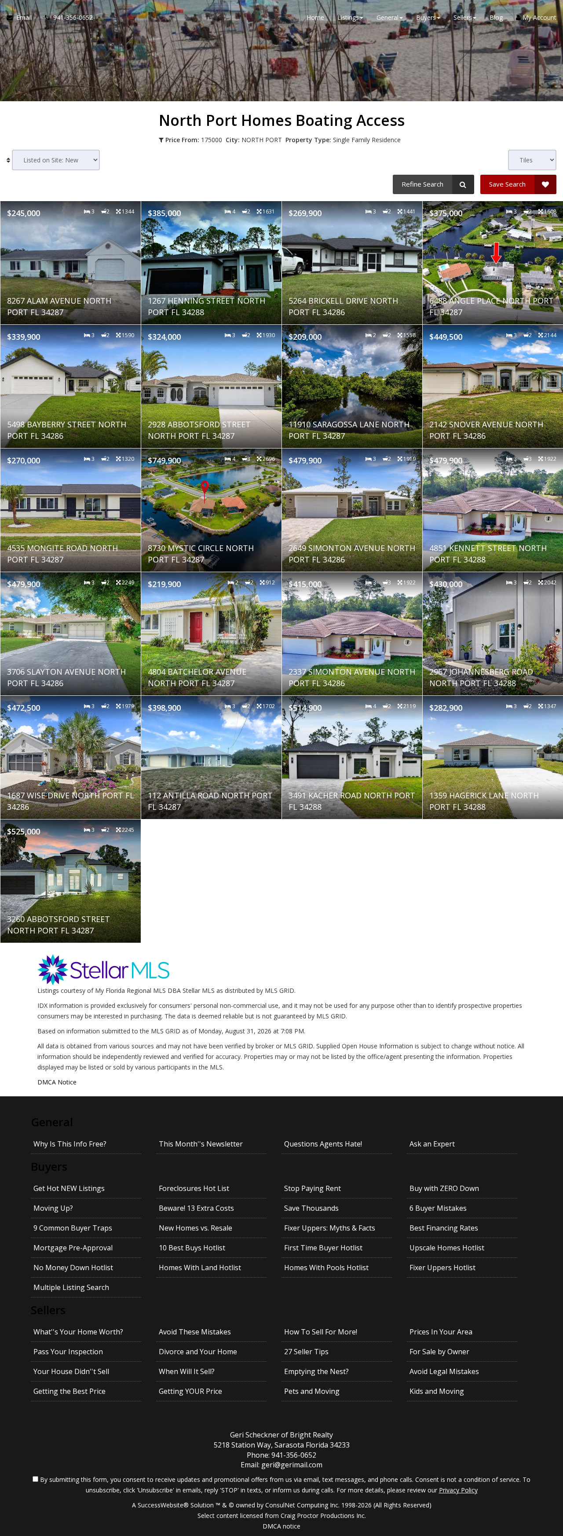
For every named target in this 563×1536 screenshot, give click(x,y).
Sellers (48, 1310)
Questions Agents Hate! (323, 1144)
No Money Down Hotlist (73, 1267)
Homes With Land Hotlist (200, 1267)
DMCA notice (281, 1526)
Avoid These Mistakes (195, 1332)
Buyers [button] (426, 17)
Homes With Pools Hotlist (326, 1267)
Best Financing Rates (443, 1228)
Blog (496, 17)
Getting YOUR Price (190, 1391)
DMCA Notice (57, 1082)
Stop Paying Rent (312, 1188)
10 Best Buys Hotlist (192, 1248)
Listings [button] (348, 17)
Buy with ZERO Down (444, 1188)
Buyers (49, 1166)
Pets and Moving (312, 1391)
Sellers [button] (462, 17)
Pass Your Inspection (68, 1351)
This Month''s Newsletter (201, 1144)
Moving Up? (53, 1208)
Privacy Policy (458, 1490)
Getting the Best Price (69, 1391)
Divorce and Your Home (198, 1351)
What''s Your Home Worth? (78, 1332)
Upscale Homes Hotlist (446, 1248)
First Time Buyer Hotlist (323, 1248)
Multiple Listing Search (71, 1287)
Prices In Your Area (440, 1332)
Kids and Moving (436, 1391)
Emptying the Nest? (316, 1371)
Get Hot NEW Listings (69, 1188)
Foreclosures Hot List (194, 1188)
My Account (538, 17)
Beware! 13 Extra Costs (196, 1208)
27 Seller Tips (306, 1351)
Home (315, 17)
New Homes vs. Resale (195, 1228)
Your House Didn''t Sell (71, 1371)
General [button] (387, 17)
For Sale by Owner (439, 1351)
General (52, 1122)
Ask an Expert (432, 1144)
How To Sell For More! (320, 1332)
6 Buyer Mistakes (438, 1208)
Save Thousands (311, 1208)
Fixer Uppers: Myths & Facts (329, 1228)
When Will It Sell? (187, 1371)
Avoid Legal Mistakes (444, 1371)
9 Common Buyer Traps (72, 1228)
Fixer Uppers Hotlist (442, 1267)
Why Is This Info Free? (69, 1144)
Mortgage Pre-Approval (73, 1248)
